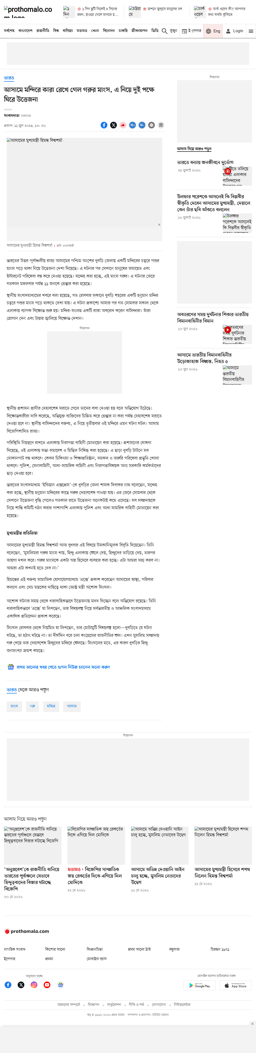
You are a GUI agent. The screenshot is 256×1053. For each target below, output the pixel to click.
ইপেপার (9, 959)
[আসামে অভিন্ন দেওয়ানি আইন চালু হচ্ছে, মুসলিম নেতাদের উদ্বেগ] (159, 846)
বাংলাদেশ (25, 31)
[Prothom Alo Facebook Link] (10, 986)
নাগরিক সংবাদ (14, 949)
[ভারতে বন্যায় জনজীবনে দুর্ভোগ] (237, 176)
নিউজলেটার (182, 1005)
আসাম (72, 706)
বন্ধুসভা (174, 949)
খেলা (95, 31)
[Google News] (60, 985)
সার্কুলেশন (114, 1005)
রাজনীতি (42, 31)
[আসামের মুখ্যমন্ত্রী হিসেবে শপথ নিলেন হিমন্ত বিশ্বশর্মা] (223, 846)
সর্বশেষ (9, 31)
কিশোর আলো (55, 949)
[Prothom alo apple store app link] (235, 986)
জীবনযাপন (140, 31)
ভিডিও (156, 31)
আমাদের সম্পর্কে (69, 1005)
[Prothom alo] (29, 12)
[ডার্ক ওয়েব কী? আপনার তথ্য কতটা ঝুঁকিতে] (200, 12)
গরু (32, 706)
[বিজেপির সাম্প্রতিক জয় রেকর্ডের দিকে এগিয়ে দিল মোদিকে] (96, 846)
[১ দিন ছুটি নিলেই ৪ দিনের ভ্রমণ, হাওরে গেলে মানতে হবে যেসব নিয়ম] (69, 12)
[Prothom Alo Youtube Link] (49, 986)
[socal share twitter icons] (114, 128)
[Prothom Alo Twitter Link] (23, 986)
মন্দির (51, 706)
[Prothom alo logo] (26, 933)
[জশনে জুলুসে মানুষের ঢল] (135, 12)
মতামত (82, 31)
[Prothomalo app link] (199, 986)
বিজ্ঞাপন (93, 1005)
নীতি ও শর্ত (136, 1005)
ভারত (9, 78)
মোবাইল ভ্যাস (97, 959)
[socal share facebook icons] (105, 128)
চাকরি (123, 31)
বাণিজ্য (68, 31)
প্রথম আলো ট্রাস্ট (139, 949)
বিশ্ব (56, 31)
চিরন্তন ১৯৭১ (220, 949)
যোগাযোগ (159, 1005)
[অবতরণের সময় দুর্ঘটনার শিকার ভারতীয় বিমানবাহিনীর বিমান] (237, 334)
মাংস (14, 706)
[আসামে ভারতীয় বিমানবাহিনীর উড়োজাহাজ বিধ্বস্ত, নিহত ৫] (237, 375)
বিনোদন (109, 31)
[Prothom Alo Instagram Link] (36, 986)
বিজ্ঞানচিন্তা (95, 949)
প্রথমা (49, 959)
